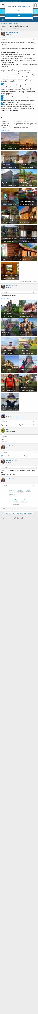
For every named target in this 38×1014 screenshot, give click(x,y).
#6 (36, 467)
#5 (36, 453)
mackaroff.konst (6, 29)
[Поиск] (36, 19)
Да (19, 15)
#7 (36, 486)
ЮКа (8, 429)
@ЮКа (3, 470)
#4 (36, 436)
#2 (36, 292)
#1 (36, 39)
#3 (36, 421)
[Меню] (2, 19)
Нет (19, 10)
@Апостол (4, 456)
